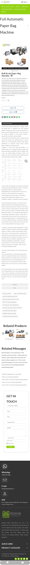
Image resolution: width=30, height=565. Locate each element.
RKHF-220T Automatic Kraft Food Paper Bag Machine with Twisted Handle (20, 339)
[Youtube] (19, 559)
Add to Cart (12, 112)
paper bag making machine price (10, 296)
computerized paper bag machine (10, 316)
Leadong (12, 556)
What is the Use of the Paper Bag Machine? (12, 382)
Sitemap (17, 556)
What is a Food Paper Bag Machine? (10, 377)
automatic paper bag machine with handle (12, 307)
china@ (4, 488)
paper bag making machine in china (11, 299)
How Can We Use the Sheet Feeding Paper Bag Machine (15, 379)
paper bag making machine (10, 78)
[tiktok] (21, 559)
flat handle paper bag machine (9, 310)
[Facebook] (16, 559)
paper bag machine (13, 90)
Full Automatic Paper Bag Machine (11, 305)
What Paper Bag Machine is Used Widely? (11, 374)
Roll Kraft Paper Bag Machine (9, 302)
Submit (10, 446)
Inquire (12, 108)
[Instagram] (27, 559)
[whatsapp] (24, 559)
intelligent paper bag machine (9, 313)
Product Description (7, 123)
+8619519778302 (6, 475)
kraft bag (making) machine (9, 339)
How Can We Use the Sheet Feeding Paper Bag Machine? (15, 385)
